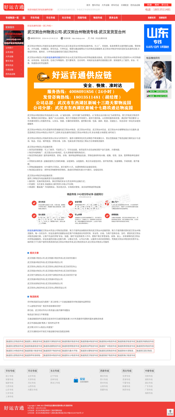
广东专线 (149, 386)
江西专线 (9, 386)
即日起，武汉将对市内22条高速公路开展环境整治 (48, 310)
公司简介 (9, 48)
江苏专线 (9, 393)
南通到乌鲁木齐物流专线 (71, 351)
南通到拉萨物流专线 (89, 346)
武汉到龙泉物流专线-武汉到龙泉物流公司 (45, 283)
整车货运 (96, 5)
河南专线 (149, 376)
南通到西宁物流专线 (52, 351)
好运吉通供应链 (34, 26)
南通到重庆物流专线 (70, 341)
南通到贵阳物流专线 (126, 346)
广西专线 (149, 390)
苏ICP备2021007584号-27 (74, 413)
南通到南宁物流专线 (107, 355)
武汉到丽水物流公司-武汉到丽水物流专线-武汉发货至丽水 (52, 271)
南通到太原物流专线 (15, 355)
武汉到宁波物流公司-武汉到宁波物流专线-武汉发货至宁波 (52, 275)
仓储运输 (9, 69)
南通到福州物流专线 (89, 341)
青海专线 (126, 379)
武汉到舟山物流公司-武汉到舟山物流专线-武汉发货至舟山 (52, 266)
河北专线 (32, 383)
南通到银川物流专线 (33, 351)
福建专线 (9, 383)
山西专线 (32, 386)
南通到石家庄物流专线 (145, 351)
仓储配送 (125, 5)
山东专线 (9, 390)
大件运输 (105, 5)
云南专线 (104, 386)
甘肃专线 (126, 376)
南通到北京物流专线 (15, 341)
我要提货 (163, 18)
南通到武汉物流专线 (89, 355)
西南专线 (82, 18)
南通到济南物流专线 (145, 341)
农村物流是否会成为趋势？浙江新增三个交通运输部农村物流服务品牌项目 (59, 302)
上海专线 (9, 396)
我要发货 (152, 18)
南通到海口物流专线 (126, 355)
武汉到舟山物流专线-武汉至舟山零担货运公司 (46, 288)
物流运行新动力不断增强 (38, 314)
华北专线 (50, 18)
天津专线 (32, 379)
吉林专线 (54, 379)
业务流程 (9, 52)
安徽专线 (9, 379)
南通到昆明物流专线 (70, 346)
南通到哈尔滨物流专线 (127, 351)
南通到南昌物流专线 (33, 346)
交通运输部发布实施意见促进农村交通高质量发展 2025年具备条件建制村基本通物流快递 (65, 319)
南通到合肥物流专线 (15, 346)
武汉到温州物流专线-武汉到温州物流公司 (45, 262)
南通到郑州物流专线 (52, 355)
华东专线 (34, 18)
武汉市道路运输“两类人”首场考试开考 (43, 323)
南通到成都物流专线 (52, 346)
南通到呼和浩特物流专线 (34, 355)
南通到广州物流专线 (107, 346)
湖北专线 (149, 383)
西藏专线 (104, 390)
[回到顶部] (170, 412)
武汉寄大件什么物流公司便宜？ (40, 327)
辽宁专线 (54, 376)
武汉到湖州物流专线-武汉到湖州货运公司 (45, 279)
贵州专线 (104, 383)
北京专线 (32, 376)
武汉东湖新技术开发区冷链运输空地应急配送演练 (48, 331)
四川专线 (104, 379)
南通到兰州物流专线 (15, 351)
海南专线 (149, 393)
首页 (88, 5)
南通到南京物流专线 (126, 341)
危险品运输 (135, 5)
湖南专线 (149, 379)
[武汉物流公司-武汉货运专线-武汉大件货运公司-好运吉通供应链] (14, 7)
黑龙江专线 (55, 383)
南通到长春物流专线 (89, 351)
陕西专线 (126, 390)
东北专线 (66, 18)
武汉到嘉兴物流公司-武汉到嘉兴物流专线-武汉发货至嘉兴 (52, 258)
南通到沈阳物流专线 (107, 351)
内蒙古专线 (32, 390)
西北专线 (127, 371)
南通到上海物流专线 (33, 341)
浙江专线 (47, 26)
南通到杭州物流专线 (107, 341)
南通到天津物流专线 (52, 341)
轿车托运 (115, 5)
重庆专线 (104, 376)
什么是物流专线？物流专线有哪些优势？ (44, 306)
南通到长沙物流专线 (70, 355)
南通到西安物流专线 (145, 346)
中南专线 (149, 371)
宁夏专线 (126, 383)
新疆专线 (126, 386)
